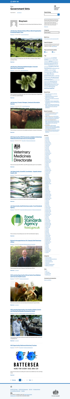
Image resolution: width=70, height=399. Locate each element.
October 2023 (47, 162)
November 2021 (48, 180)
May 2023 (47, 165)
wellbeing (56, 85)
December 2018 (48, 223)
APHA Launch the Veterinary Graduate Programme (51, 113)
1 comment (17, 270)
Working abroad (52, 86)
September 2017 (48, 241)
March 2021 (47, 190)
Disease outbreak (22, 313)
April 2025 (47, 149)
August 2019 (47, 215)
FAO (50, 70)
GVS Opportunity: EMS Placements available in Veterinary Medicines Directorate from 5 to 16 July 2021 (26, 137)
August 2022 (47, 173)
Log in (46, 270)
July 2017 (47, 244)
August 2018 (47, 227)
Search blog (47, 12)
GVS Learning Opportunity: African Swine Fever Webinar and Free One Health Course (25, 275)
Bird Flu (56, 63)
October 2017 (47, 240)
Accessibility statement (15, 391)
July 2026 (47, 137)
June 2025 (47, 146)
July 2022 (47, 174)
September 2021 (48, 183)
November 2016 (48, 249)
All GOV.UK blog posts (23, 389)
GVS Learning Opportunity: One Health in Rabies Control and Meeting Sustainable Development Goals (25, 310)
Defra (46, 70)
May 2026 (47, 138)
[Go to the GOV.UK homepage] (14, 1)
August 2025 (47, 145)
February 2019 (47, 220)
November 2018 (48, 224)
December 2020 (48, 194)
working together (49, 88)
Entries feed (47, 272)
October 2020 (47, 196)
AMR (52, 57)
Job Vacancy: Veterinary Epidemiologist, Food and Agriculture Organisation (24, 67)
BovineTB (49, 64)
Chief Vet (56, 66)
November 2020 (48, 195)
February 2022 (48, 179)
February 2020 (48, 207)
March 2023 (47, 167)
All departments (36, 389)
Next (30, 380)
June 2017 (47, 245)
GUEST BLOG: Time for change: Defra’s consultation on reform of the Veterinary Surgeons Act (52, 102)
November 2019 (48, 211)
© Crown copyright (56, 395)
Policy (49, 77)
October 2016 (47, 251)
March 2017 (47, 248)
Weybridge (45, 86)
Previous (14, 380)
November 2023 (48, 161)
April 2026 (47, 139)
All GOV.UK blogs (14, 389)
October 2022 (47, 171)
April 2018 (47, 232)
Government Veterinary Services (26, 175)
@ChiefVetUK (54, 46)
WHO (48, 86)
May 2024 (47, 157)
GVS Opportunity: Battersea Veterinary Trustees (23, 345)
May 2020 (47, 203)
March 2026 (47, 141)
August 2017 (47, 243)
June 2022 (47, 175)
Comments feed (48, 273)
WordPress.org (47, 274)
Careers (50, 66)
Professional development (30, 140)
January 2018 (47, 236)
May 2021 (47, 187)
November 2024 (48, 153)
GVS (54, 72)
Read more (46, 26)
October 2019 (47, 212)
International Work (48, 260)
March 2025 (47, 150)
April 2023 (47, 166)
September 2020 (48, 198)
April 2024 (47, 158)
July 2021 (47, 184)
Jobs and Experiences (25, 34)
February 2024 (48, 159)
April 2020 (47, 204)
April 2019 (47, 218)
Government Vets (20, 8)
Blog (11, 6)
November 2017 (48, 239)
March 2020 (47, 206)
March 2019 (47, 219)
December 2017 (48, 237)
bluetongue (46, 64)
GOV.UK (30, 389)
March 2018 (47, 233)
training (51, 81)
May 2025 (47, 147)
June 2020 (47, 202)
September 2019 (48, 214)
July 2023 (47, 163)
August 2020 (47, 199)
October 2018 (47, 225)
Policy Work (24, 140)
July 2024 (47, 155)
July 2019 (47, 216)
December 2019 (48, 210)
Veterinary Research (52, 85)
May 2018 (47, 231)
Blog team (12, 34)
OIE (56, 75)
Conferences (54, 68)
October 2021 (47, 182)
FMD (52, 70)
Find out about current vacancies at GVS (51, 38)
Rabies (53, 79)
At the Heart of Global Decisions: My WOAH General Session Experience (52, 131)
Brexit (52, 64)
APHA (50, 61)
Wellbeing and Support (49, 265)
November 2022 (48, 170)
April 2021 (47, 188)
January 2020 (47, 208)
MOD (54, 75)
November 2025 (48, 143)
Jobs (48, 74)
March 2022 (47, 178)
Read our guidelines (47, 279)
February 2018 (47, 235)
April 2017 (47, 247)
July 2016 (47, 252)
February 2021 (47, 191)
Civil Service (19, 12)
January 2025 (47, 151)
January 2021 (47, 192)
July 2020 (47, 200)
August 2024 (47, 154)
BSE (47, 66)
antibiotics (50, 59)
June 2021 (47, 186)
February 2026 (48, 142)
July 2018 (47, 228)
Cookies (23, 391)
